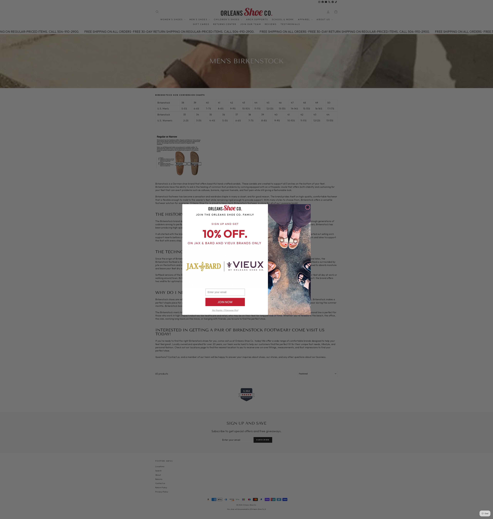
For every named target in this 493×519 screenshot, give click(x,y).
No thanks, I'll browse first (225, 310)
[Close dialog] (308, 207)
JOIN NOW (225, 302)
